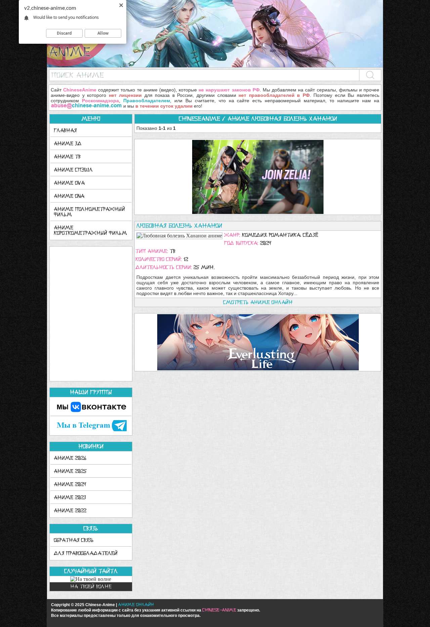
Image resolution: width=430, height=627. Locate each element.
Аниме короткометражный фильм (90, 230)
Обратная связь (74, 540)
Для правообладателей (86, 553)
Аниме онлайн (136, 604)
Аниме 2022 (70, 510)
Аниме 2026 (70, 457)
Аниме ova (69, 182)
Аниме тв (67, 156)
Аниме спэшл (73, 169)
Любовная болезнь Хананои (179, 225)
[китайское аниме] (215, 66)
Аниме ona (69, 195)
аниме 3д (68, 143)
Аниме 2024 (70, 484)
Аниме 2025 (70, 471)
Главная (65, 130)
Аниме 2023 (70, 497)
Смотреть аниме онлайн (258, 302)
